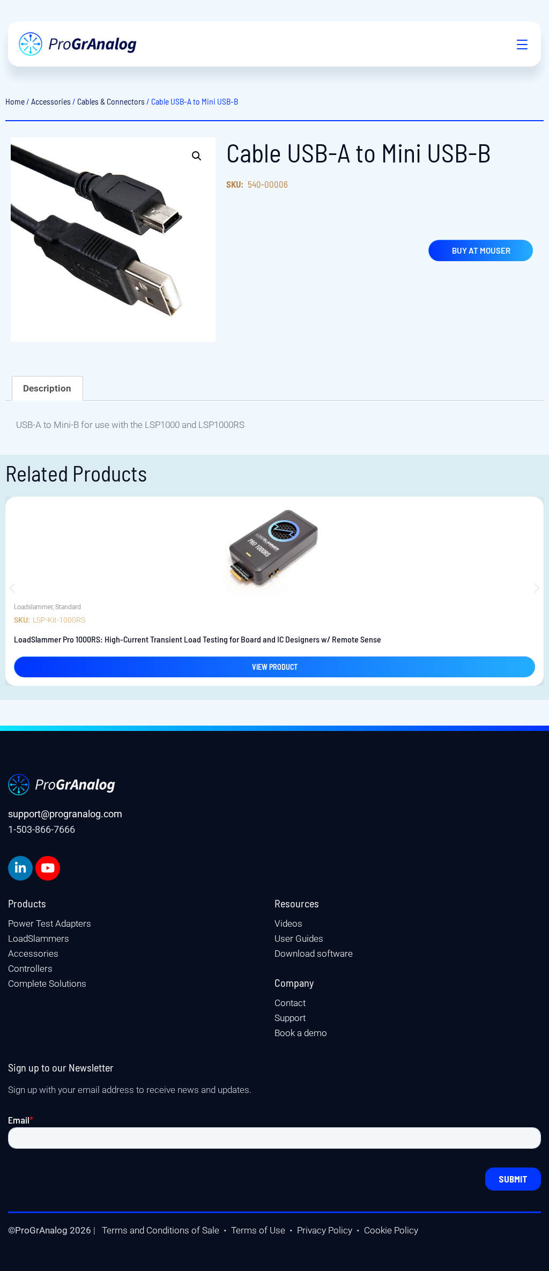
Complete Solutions (47, 983)
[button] (516, 44)
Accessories (51, 101)
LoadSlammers (38, 938)
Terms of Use (258, 1230)
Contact (290, 1002)
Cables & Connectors (111, 101)
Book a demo (300, 1033)
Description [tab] (47, 388)
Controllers (30, 968)
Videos (288, 923)
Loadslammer (33, 607)
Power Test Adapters (49, 923)
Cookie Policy (391, 1230)
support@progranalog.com (65, 813)
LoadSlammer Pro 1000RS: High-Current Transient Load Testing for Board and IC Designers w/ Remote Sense (197, 639)
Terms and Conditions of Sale (160, 1230)
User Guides (298, 938)
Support (290, 1018)
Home (15, 101)
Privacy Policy (324, 1230)
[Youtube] (47, 868)
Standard (68, 607)
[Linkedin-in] (20, 868)
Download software (313, 953)
